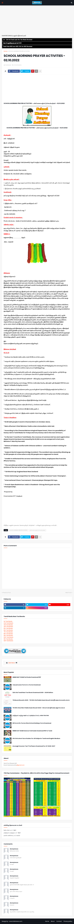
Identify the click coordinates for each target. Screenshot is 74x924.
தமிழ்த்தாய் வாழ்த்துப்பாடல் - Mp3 (12, 833)
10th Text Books (8, 637)
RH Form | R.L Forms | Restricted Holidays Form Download (32, 723)
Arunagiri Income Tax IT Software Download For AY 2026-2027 (34, 746)
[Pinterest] (32, 71)
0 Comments (17, 65)
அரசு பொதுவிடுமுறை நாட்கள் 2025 (12, 43)
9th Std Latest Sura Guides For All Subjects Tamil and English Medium (36, 738)
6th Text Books (8, 630)
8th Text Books (8, 634)
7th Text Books (8, 632)
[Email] (36, 71)
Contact (59, 921)
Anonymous (14, 849)
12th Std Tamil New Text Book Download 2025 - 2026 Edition (33, 692)
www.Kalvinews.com (15, 921)
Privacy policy (68, 921)
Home (5, 51)
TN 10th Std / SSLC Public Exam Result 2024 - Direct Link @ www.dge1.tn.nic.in (39, 708)
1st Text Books (8, 621)
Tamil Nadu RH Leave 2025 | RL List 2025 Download (17, 46)
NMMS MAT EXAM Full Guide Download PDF (27, 677)
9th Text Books (8, 635)
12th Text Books (8, 641)
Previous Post (7, 592)
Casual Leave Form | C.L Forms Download (27, 685)
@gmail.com (20, 765)
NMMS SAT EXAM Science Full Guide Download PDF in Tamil (32, 731)
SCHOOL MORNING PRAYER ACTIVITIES (19, 51)
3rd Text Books (8, 625)
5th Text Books (8, 628)
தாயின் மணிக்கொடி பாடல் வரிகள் (12, 835)
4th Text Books (8, 626)
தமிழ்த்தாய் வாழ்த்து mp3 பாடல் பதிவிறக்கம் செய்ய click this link (31, 715)
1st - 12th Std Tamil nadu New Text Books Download (17, 39)
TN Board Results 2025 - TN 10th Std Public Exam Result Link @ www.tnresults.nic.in (41, 700)
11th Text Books (8, 639)
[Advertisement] (37, 20)
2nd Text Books (8, 623)
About (53, 921)
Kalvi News (11, 663)
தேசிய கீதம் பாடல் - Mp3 (10, 830)
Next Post (68, 592)
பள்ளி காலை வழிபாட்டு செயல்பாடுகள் (37, 530)
